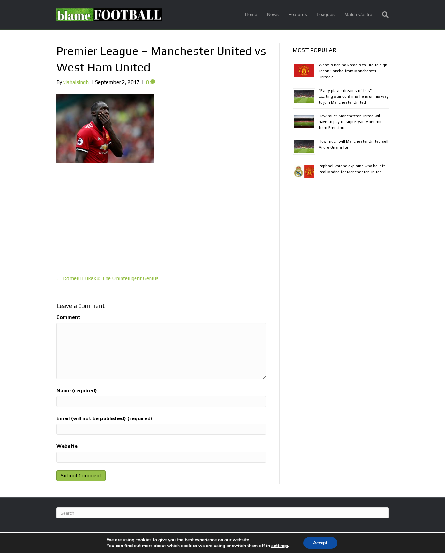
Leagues (326, 14)
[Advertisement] (161, 212)
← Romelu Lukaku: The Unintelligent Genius (107, 278)
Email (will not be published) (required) (104, 418)
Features (297, 14)
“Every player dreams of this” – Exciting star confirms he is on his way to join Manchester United (354, 96)
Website (67, 446)
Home (251, 14)
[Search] (383, 14)
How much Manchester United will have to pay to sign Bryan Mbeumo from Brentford (350, 122)
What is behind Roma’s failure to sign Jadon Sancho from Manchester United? (353, 71)
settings (279, 546)
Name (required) (76, 391)
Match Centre (358, 14)
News (273, 14)
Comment (68, 317)
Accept (320, 543)
